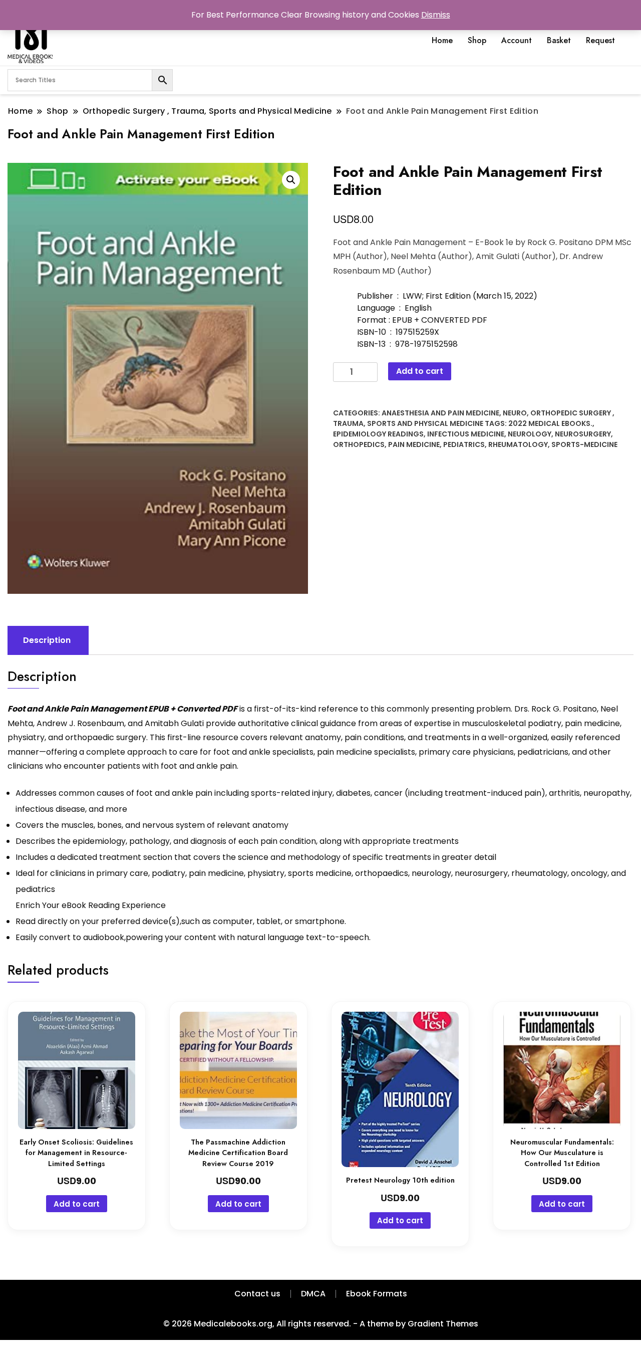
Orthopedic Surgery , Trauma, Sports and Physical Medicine (473, 418)
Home (442, 40)
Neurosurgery (583, 434)
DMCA (313, 1293)
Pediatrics (464, 444)
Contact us (257, 1293)
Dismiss (435, 15)
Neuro (515, 413)
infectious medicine (465, 434)
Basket (559, 40)
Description (47, 640)
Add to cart (419, 371)
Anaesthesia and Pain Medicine (440, 413)
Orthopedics (359, 444)
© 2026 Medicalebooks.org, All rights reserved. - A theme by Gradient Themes (320, 1323)
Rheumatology (518, 444)
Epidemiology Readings (378, 434)
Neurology (529, 434)
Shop (477, 40)
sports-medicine (584, 444)
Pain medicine (414, 444)
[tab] (47, 640)
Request (600, 40)
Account (516, 40)
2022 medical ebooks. (550, 423)
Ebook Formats (376, 1293)
